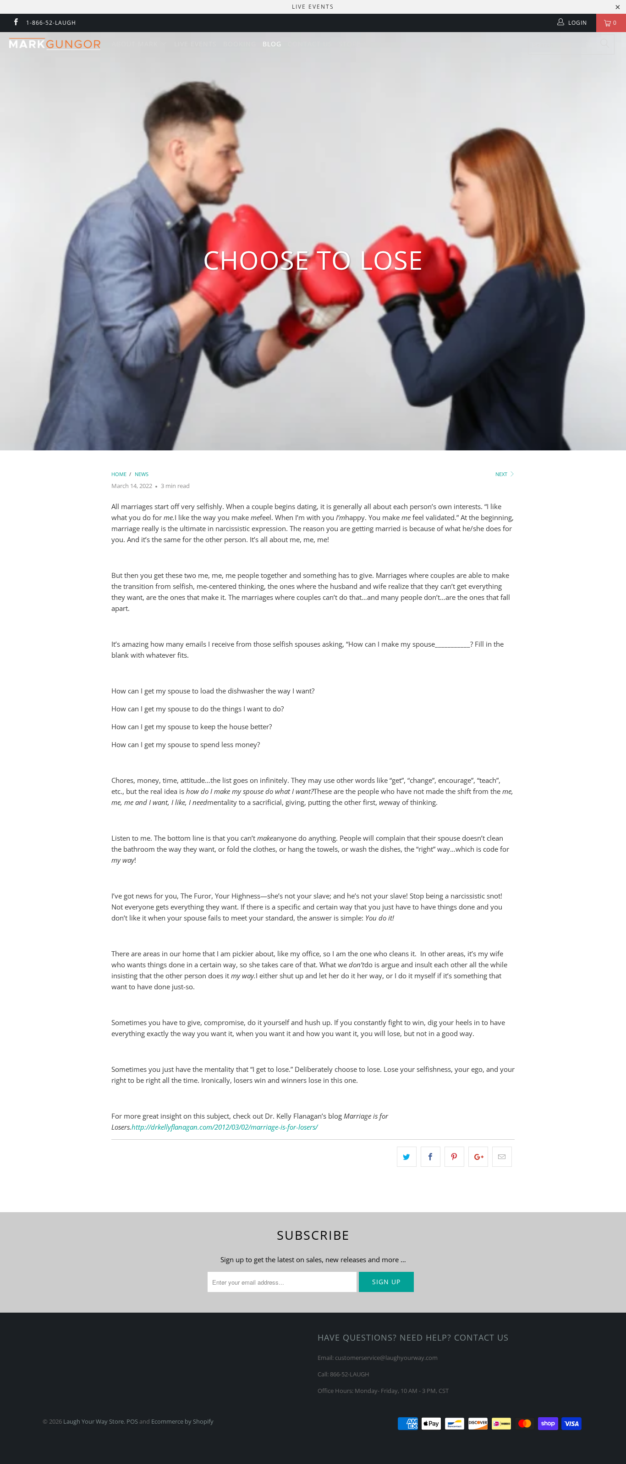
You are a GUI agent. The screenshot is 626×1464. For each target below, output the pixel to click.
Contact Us (310, 43)
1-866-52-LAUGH (51, 23)
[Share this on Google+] (478, 1157)
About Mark (136, 43)
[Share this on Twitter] (407, 1157)
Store (351, 43)
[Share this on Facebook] (430, 1157)
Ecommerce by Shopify (182, 1421)
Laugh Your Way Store (93, 1421)
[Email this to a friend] (502, 1157)
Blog (272, 43)
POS (132, 1421)
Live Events (195, 43)
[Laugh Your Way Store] (54, 44)
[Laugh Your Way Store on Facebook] (15, 23)
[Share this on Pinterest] (454, 1157)
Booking (239, 43)
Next (502, 474)
